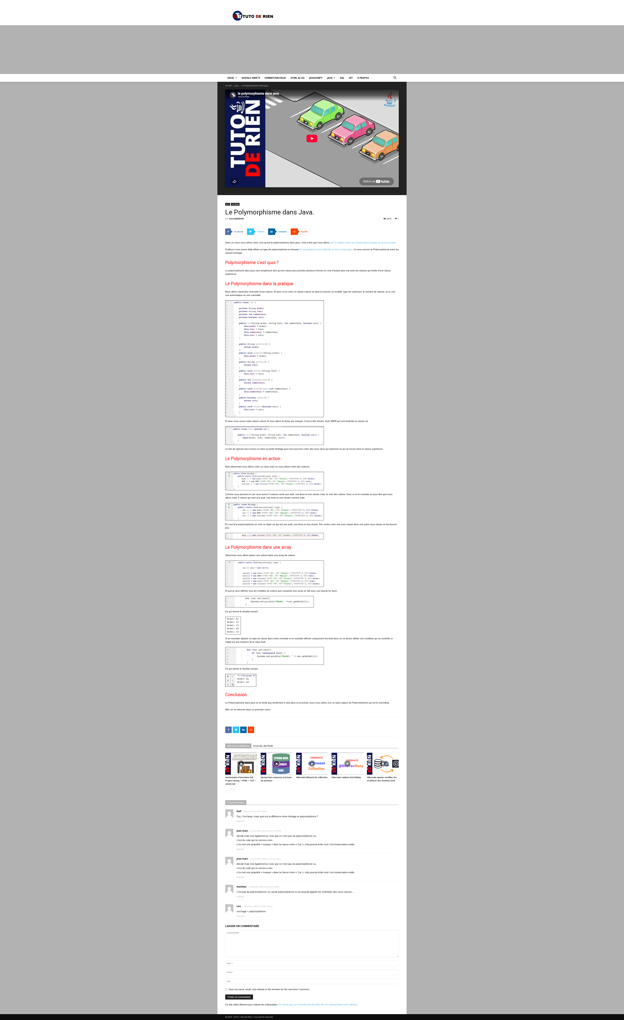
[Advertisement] (312, 49)
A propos (363, 77)
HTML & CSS (298, 77)
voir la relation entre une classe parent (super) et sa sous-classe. (363, 242)
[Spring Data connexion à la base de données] (276, 764)
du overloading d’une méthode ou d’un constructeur (325, 249)
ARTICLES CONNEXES (238, 746)
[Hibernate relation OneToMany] (347, 764)
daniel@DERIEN (236, 218)
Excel (231, 77)
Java (330, 77)
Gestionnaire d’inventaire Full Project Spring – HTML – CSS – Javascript (240, 780)
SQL (342, 77)
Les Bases (235, 204)
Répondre (240, 821)
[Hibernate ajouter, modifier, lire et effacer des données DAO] (383, 764)
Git (351, 77)
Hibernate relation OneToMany (346, 777)
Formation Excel (275, 77)
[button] (395, 78)
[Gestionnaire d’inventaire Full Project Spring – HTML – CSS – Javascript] (241, 764)
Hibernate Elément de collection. (312, 777)
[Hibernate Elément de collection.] (312, 764)
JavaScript (316, 77)
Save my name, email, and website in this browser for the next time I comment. (269, 989)
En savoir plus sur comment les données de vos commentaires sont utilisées (318, 1004)
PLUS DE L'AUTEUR (263, 746)
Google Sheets (251, 77)
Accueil (228, 85)
